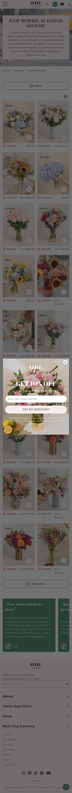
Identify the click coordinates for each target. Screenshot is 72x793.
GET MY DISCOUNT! (36, 409)
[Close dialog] (65, 362)
